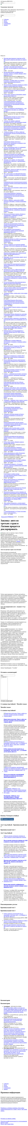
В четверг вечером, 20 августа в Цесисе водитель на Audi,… (14, 91)
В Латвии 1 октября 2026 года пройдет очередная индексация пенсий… (14, 81)
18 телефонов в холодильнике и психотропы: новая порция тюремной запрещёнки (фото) (14, 231)
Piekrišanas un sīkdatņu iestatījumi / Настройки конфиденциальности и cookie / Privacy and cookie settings (14, 1109)
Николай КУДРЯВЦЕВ (7, 516)
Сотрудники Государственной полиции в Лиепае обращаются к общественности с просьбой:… (15, 265)
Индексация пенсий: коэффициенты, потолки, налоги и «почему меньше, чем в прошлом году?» (15, 74)
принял (18, 541)
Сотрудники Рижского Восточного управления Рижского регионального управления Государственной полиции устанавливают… (14, 302)
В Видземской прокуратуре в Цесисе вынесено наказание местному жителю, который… (14, 383)
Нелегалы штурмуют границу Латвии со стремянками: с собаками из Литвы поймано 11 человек (14, 215)
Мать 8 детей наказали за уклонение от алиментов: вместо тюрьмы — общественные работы (14, 481)
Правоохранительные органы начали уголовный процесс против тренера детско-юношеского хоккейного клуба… (15, 424)
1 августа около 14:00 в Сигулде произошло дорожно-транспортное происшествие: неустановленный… (15, 289)
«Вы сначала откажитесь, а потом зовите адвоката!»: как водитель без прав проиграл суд (15, 504)
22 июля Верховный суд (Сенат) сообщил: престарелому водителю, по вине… (15, 460)
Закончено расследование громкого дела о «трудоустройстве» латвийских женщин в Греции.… (15, 210)
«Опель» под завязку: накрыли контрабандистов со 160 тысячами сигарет (15, 121)
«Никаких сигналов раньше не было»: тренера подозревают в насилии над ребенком (14, 415)
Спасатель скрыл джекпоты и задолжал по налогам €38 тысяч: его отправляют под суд (15, 320)
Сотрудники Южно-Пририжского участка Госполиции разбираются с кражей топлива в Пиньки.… (15, 278)
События (6, 19)
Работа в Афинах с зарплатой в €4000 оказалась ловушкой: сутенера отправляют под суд (15, 201)
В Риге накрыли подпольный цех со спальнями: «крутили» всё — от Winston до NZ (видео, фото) (15, 915)
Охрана (6, 22)
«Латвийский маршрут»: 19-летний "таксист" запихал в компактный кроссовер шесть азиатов (15, 465)
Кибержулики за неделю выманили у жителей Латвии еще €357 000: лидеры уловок (14, 332)
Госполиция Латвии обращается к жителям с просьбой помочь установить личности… (15, 314)
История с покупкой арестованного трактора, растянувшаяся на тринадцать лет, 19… (15, 68)
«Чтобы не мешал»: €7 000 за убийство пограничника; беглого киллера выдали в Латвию (15, 133)
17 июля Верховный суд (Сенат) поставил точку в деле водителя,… (15, 512)
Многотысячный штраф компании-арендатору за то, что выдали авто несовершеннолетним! (13, 1020)
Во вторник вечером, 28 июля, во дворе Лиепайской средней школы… (14, 370)
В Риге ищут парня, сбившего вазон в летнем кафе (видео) (14, 442)
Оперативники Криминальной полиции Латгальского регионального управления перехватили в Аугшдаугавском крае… (15, 128)
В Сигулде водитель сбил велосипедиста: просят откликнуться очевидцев (15, 282)
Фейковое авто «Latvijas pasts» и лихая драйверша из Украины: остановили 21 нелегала (14, 429)
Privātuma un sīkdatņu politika (8, 1118)
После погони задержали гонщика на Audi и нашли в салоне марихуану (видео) (15, 85)
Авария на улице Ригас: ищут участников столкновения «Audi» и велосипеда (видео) (15, 388)
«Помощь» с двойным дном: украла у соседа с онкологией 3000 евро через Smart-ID (15, 401)
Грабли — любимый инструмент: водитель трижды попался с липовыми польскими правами (15, 375)
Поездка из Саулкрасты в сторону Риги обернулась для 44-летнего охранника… (14, 356)
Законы (6, 25)
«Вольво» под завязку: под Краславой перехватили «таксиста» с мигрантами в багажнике (14, 161)
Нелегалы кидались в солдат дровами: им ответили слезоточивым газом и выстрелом (15, 492)
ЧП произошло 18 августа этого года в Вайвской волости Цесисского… (14, 117)
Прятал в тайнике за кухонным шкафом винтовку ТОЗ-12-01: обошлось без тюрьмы (15, 246)
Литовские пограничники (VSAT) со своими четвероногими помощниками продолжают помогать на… (14, 225)
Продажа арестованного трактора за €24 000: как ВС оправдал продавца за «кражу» (15, 60)
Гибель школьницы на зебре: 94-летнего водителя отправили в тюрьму (14, 453)
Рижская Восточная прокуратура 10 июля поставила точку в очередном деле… (15, 488)
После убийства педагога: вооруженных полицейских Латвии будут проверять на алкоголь (15, 361)
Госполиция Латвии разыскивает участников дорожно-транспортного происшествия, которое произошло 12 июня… (14, 395)
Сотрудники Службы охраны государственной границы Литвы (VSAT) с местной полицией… (15, 475)
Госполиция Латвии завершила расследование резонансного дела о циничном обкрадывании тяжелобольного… (13, 409)
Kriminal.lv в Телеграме (8, 819)
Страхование (7, 23)
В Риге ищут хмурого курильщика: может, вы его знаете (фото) (15, 95)
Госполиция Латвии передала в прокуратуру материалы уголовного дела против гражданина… (15, 143)
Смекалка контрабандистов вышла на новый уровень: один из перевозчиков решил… (14, 438)
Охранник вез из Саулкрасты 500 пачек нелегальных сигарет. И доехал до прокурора (14, 347)
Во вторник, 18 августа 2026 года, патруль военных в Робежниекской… (15, 170)
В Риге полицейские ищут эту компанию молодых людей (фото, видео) (15, 148)
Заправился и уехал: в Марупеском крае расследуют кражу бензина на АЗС (14, 270)
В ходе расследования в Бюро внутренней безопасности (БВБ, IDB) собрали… (15, 327)
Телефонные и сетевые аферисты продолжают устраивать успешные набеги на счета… (15, 342)
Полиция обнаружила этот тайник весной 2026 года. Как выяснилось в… (15, 253)
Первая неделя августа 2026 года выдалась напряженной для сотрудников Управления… (15, 240)
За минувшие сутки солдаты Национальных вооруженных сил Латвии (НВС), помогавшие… (15, 499)
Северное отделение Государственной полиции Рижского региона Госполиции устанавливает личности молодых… (14, 156)
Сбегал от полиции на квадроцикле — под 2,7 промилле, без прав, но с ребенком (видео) (15, 110)
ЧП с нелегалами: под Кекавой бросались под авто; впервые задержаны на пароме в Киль (15, 175)
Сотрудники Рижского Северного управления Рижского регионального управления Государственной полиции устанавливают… (14, 103)
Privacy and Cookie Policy (7, 1124)
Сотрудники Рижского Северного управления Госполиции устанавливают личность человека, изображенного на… (14, 449)
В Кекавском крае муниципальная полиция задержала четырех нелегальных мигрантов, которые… (15, 183)
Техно (5, 20)
